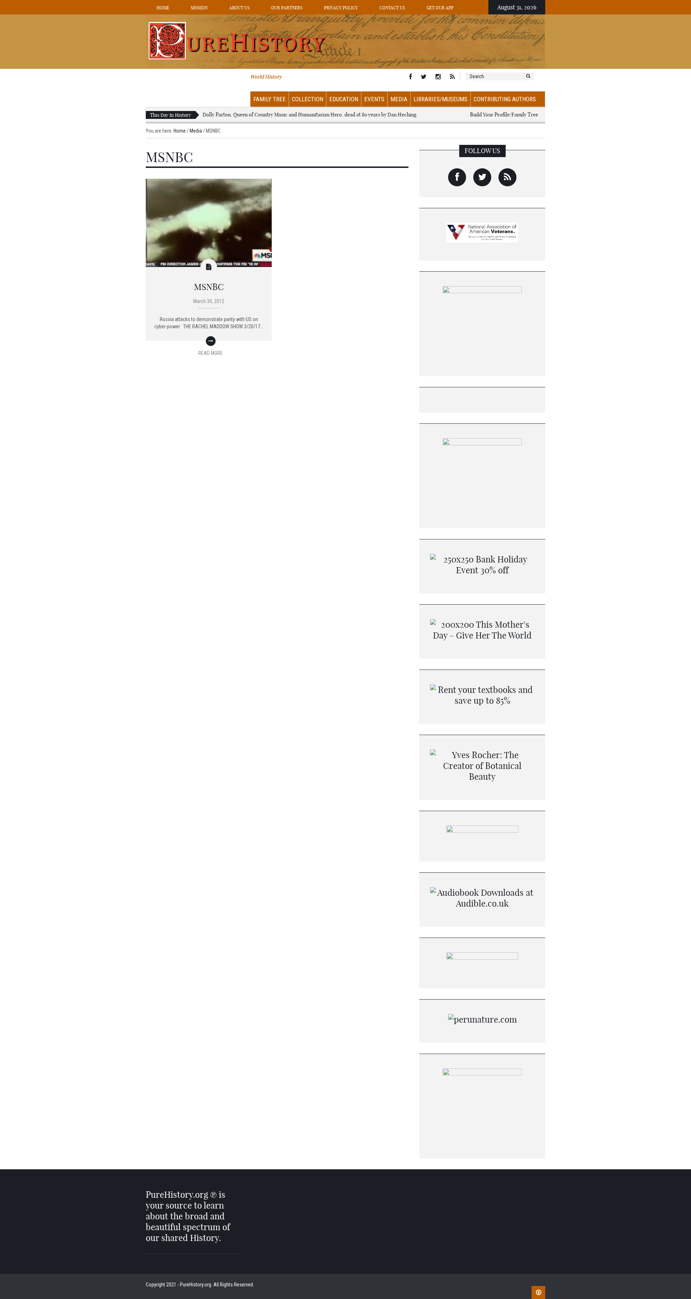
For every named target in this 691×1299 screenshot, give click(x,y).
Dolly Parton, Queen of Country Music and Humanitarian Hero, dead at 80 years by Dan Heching (309, 114)
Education (343, 99)
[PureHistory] (345, 41)
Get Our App (439, 7)
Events (374, 99)
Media (398, 99)
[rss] (507, 177)
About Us (239, 7)
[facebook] (457, 177)
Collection (307, 99)
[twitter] (482, 177)
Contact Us (392, 7)
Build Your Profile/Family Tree (504, 114)
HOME (163, 7)
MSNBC (209, 286)
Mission (199, 7)
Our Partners (286, 7)
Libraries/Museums (441, 99)
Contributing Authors (505, 99)
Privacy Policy (341, 7)
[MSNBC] (209, 222)
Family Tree (269, 99)
